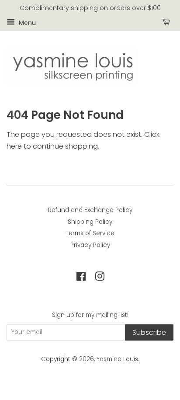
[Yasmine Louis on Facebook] (81, 278)
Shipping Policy (90, 222)
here (14, 146)
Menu (26, 22)
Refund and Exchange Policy (90, 210)
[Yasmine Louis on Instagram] (99, 278)
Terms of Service (90, 233)
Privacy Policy (90, 245)
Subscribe (149, 332)
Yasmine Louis (117, 359)
